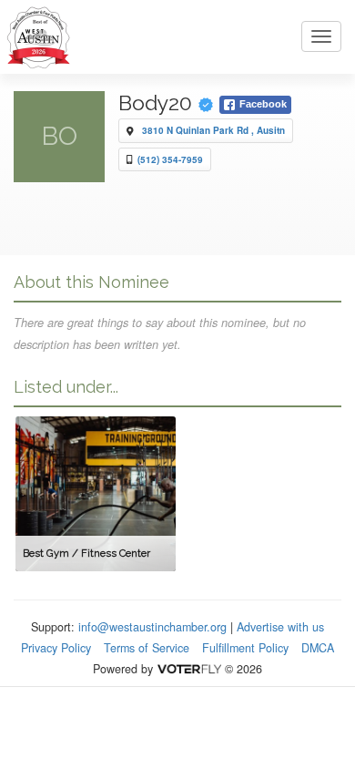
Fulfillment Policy (245, 648)
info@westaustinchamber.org (152, 627)
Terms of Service (146, 648)
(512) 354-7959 (170, 159)
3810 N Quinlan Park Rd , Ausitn (213, 130)
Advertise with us (280, 627)
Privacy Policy (56, 648)
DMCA (317, 648)
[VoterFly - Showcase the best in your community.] (188, 669)
